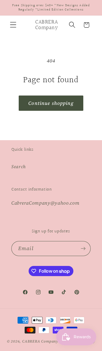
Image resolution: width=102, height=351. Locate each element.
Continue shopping (51, 103)
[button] (13, 25)
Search (18, 166)
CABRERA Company (40, 341)
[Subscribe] (83, 248)
